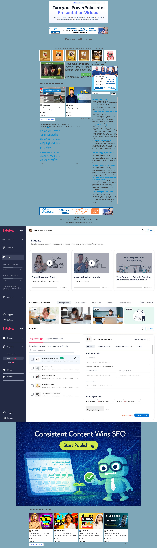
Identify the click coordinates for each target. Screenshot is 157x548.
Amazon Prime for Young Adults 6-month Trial (50, 143)
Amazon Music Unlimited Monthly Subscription (50, 158)
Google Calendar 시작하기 (99, 125)
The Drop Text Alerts (44, 140)
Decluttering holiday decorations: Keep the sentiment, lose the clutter (104, 98)
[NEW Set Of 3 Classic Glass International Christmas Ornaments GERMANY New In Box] (52, 70)
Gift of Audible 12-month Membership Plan (49, 129)
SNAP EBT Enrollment (45, 138)
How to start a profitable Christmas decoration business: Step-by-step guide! (104, 164)
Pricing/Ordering (86, 74)
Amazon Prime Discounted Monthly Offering (49, 152)
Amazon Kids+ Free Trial (45, 154)
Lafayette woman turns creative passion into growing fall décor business (103, 153)
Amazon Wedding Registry (46, 146)
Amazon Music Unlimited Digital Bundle (49, 159)
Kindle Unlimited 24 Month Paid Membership (50, 130)
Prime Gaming (43, 151)
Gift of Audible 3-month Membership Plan (49, 133)
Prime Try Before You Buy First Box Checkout (50, 156)
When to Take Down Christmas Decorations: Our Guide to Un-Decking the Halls (104, 112)
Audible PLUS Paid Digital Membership (49, 131)
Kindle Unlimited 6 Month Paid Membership (49, 142)
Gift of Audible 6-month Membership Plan (49, 134)
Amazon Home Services (45, 150)
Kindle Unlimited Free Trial (46, 148)
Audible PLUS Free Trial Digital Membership (50, 139)
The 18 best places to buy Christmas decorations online (102, 192)
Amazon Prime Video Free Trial (47, 160)
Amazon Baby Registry (45, 144)
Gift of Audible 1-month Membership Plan (49, 135)
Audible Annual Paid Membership (47, 127)
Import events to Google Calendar (101, 140)
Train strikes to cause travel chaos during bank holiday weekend (104, 178)
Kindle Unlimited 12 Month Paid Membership (50, 137)
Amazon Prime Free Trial (45, 147)
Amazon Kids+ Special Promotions (47, 155)
